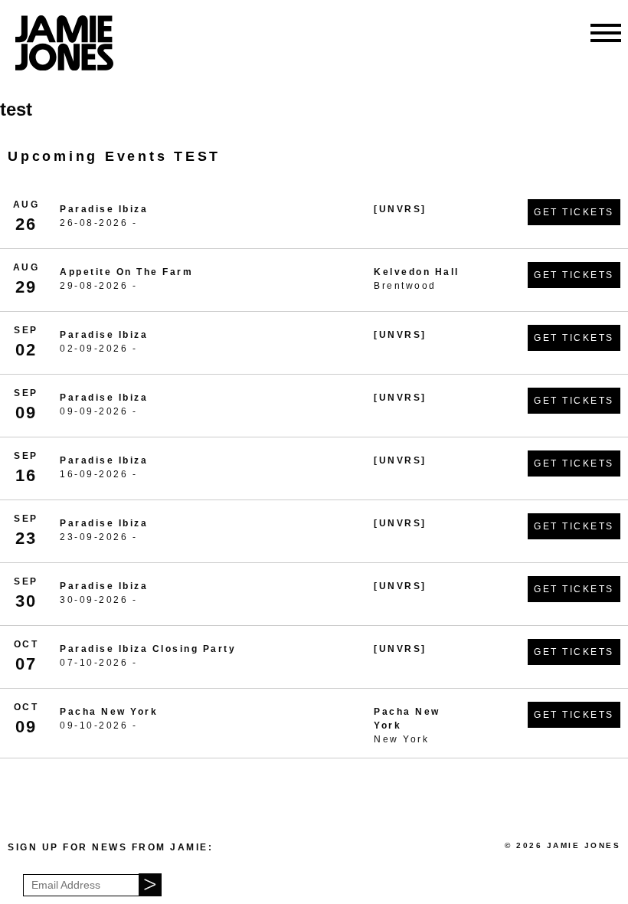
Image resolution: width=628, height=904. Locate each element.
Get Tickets (574, 212)
